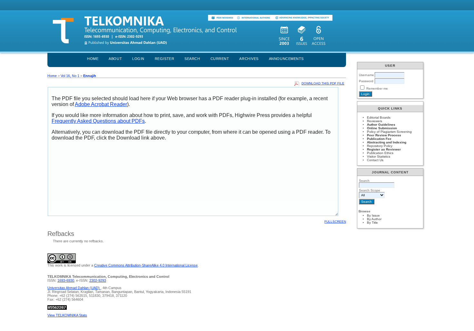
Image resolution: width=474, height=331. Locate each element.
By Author (374, 219)
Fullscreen (335, 221)
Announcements (286, 59)
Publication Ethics (380, 153)
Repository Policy (379, 146)
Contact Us (375, 160)
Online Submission (382, 128)
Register (164, 59)
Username (366, 75)
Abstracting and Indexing (386, 142)
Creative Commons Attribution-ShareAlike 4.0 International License (146, 265)
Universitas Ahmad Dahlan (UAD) (74, 288)
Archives (248, 59)
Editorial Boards (378, 117)
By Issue (373, 215)
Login (138, 59)
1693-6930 (65, 280)
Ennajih (89, 76)
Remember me (377, 88)
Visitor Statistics (378, 156)
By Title (372, 222)
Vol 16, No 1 (70, 76)
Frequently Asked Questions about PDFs (98, 121)
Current (220, 59)
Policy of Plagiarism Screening (389, 131)
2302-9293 (97, 280)
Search (192, 59)
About (115, 59)
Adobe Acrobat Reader (101, 104)
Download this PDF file (322, 83)
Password (366, 81)
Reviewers (374, 121)
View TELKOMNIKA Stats (67, 315)
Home (92, 59)
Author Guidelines (381, 124)
